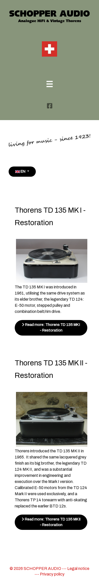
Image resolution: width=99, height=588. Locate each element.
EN (23, 171)
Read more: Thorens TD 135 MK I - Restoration (52, 327)
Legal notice (78, 568)
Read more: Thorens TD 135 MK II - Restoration (52, 522)
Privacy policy (52, 574)
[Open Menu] (49, 85)
